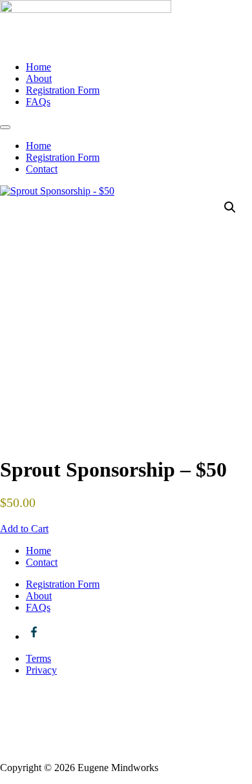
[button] (230, 207)
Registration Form (63, 90)
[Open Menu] (5, 127)
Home (38, 66)
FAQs (38, 101)
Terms (38, 658)
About (39, 78)
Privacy (41, 670)
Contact (42, 168)
